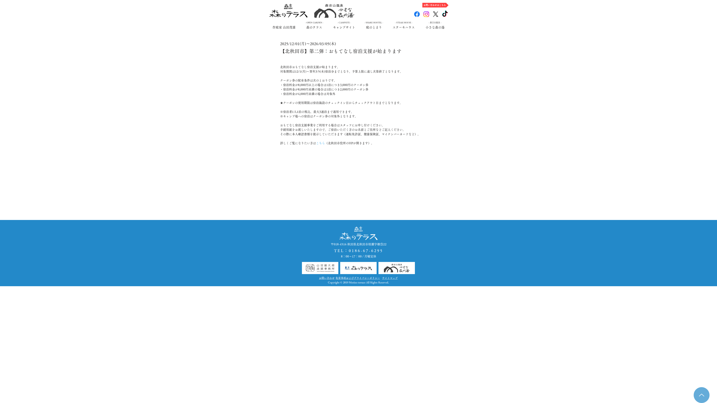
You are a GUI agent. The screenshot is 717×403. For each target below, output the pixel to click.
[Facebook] (417, 14)
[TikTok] (445, 14)
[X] (435, 14)
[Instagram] (426, 14)
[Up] (702, 395)
